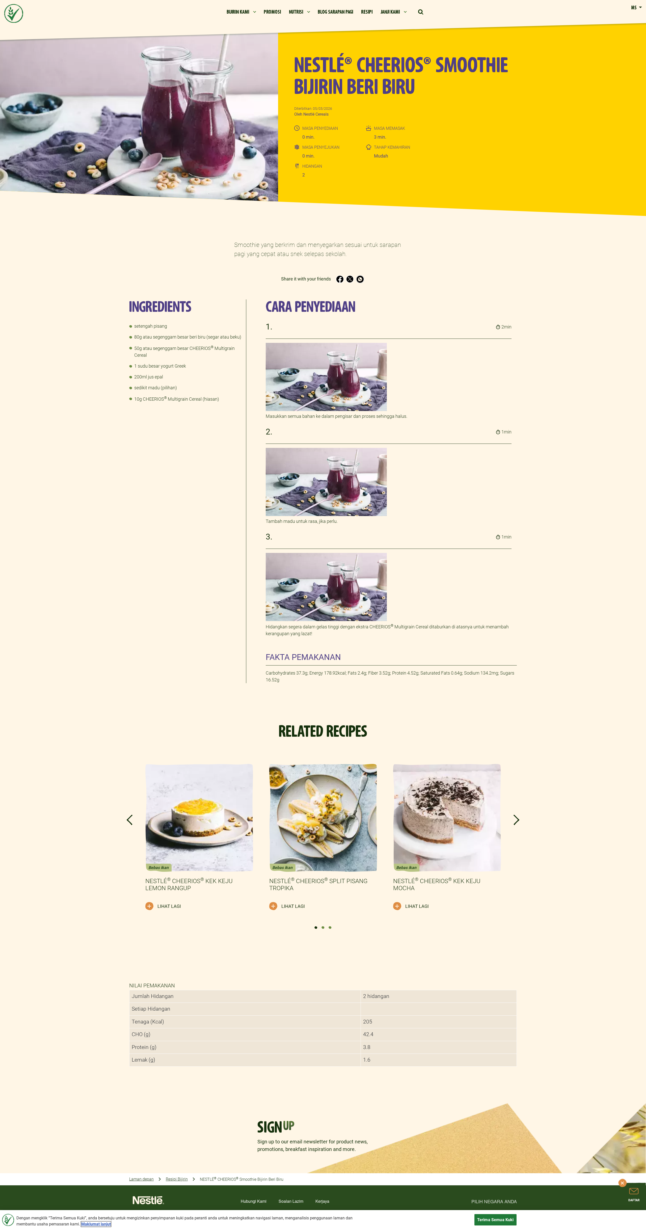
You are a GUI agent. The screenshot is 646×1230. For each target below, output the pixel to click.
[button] (421, 12)
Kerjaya (322, 1201)
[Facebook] (340, 279)
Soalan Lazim (291, 1201)
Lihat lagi (169, 906)
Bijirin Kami (238, 12)
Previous (129, 819)
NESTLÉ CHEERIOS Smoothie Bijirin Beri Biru (241, 1179)
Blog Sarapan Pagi (335, 12)
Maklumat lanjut (96, 1224)
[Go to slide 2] (323, 927)
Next (516, 819)
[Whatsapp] (360, 279)
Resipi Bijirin (177, 1179)
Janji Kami (390, 12)
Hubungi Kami (253, 1201)
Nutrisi (296, 12)
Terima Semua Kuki (495, 1219)
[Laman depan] (148, 1201)
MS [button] (634, 7)
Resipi (366, 12)
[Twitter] (350, 279)
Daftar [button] (634, 1200)
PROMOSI (272, 12)
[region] (323, 1220)
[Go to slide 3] (330, 927)
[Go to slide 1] (315, 927)
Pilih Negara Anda (494, 1201)
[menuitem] (241, 12)
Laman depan (141, 1179)
